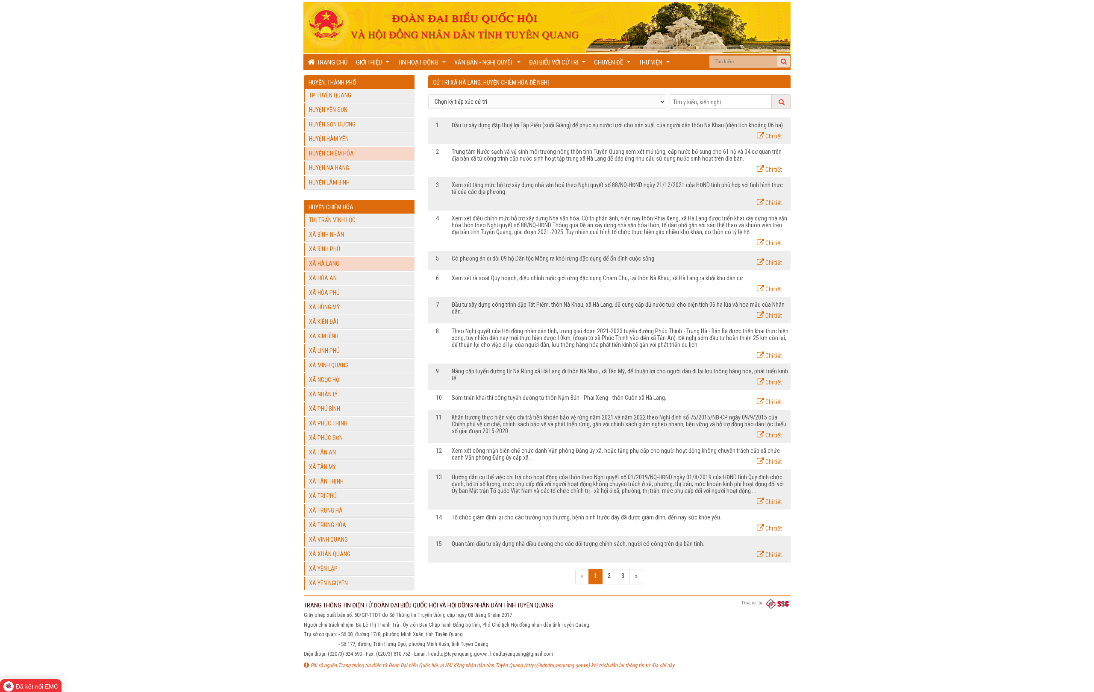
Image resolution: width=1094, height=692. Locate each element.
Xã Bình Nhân (326, 234)
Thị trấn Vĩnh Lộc (332, 220)
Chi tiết (773, 136)
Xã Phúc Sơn (326, 437)
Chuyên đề (613, 64)
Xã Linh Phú (324, 350)
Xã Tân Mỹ (322, 466)
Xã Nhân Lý (323, 394)
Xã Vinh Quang (328, 539)
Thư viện (655, 64)
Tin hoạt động (423, 64)
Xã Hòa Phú (324, 292)
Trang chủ (331, 62)
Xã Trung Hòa (327, 525)
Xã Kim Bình (323, 336)
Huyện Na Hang (329, 167)
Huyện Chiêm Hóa (331, 153)
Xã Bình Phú (324, 249)
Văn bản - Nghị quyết (488, 64)
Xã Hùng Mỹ (324, 307)
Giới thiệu (373, 64)
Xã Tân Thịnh (326, 481)
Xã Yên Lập (323, 568)
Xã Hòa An (323, 278)
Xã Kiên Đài (323, 321)
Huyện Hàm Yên (329, 138)
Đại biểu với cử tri (558, 64)
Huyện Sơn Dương (332, 124)
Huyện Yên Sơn (328, 109)
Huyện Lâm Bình (329, 182)
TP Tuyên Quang (330, 95)
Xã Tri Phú (323, 496)
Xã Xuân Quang (329, 554)
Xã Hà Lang (324, 263)
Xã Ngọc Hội (325, 379)
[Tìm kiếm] (783, 61)
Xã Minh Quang (329, 365)
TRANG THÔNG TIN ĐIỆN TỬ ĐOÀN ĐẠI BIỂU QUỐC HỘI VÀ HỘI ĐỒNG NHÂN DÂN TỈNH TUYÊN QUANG (428, 605)
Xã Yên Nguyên (328, 583)
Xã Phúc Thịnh (328, 423)
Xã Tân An (322, 452)
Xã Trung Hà (326, 510)
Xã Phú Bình (324, 408)
